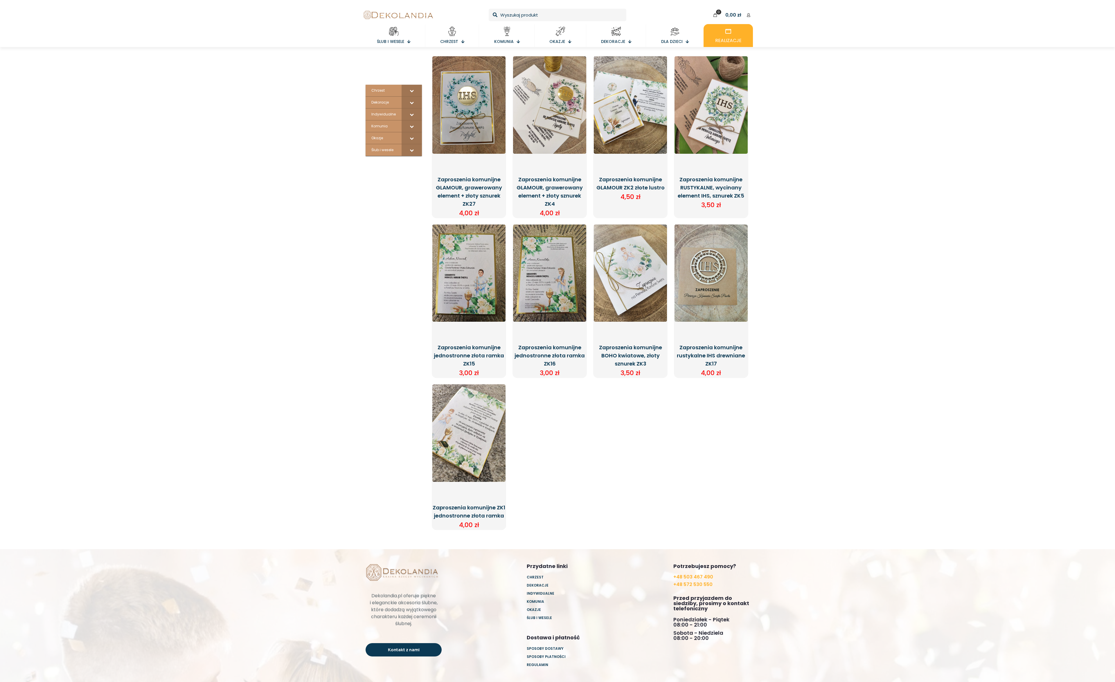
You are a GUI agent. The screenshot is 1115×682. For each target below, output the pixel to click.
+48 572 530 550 (693, 584)
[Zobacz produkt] (497, 77)
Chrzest (535, 577)
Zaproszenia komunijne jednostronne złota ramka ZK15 (469, 355)
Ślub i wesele (539, 617)
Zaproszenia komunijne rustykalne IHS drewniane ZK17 (711, 355)
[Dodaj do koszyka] (497, 64)
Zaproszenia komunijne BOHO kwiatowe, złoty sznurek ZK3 (630, 355)
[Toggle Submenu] (412, 90)
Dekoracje (537, 585)
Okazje (534, 609)
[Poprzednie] (497, 102)
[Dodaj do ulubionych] (497, 89)
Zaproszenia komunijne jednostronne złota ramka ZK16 (550, 355)
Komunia (535, 601)
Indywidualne (540, 593)
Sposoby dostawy (545, 648)
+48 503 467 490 (693, 577)
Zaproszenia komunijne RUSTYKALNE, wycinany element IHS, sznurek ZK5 (711, 187)
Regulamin (537, 664)
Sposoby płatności (546, 656)
